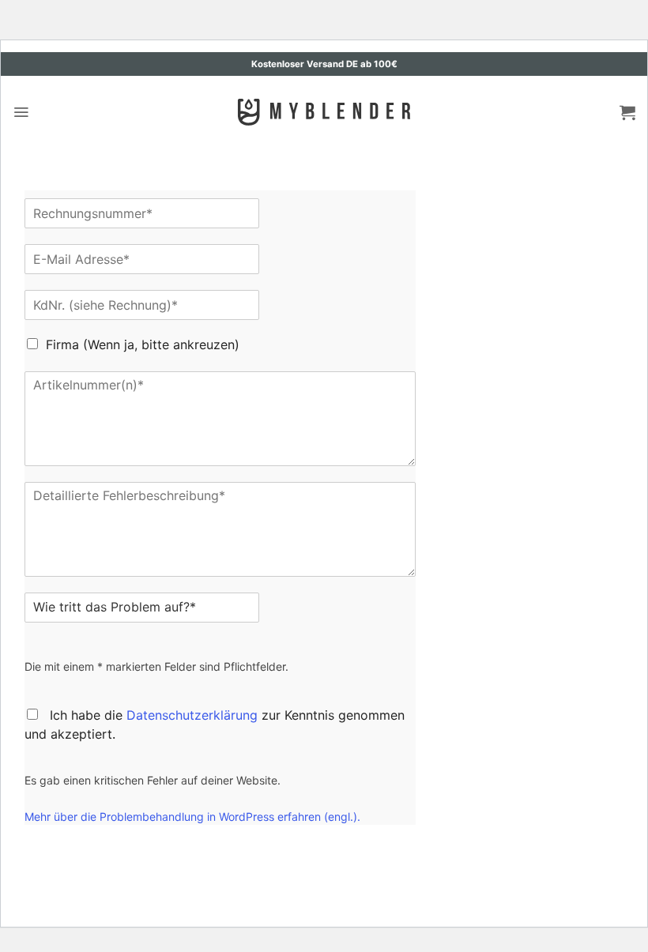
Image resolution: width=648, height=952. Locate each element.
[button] (21, 112)
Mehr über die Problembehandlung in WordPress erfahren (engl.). (192, 816)
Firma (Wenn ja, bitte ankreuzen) (142, 344)
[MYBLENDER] (324, 112)
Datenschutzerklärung (192, 715)
